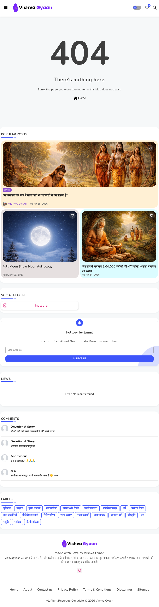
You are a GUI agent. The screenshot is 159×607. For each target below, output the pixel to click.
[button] (137, 8)
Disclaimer (124, 590)
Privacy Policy (68, 590)
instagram (43, 305)
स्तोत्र (17, 522)
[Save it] (150, 148)
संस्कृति (131, 515)
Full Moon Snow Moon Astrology (27, 266)
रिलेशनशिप (49, 515)
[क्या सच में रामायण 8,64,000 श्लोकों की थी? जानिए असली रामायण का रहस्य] (119, 236)
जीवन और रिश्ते (71, 508)
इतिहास (7, 508)
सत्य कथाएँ (82, 515)
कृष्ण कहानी (34, 508)
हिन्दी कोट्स (32, 522)
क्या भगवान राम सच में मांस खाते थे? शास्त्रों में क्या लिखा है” (35, 195)
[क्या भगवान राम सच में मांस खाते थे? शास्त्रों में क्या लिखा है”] (79, 164)
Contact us (45, 590)
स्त (142, 515)
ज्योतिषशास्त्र (110, 508)
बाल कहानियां (10, 515)
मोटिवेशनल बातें (30, 515)
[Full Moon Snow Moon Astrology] (40, 236)
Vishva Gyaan (104, 601)
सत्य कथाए (66, 515)
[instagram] (79, 570)
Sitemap (143, 590)
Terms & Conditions (97, 590)
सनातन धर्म (116, 515)
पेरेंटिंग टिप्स (137, 508)
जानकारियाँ (51, 508)
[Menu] (5, 8)
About (27, 590)
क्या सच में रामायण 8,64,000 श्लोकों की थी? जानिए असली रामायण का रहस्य (119, 268)
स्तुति (6, 522)
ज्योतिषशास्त (90, 508)
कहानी (20, 508)
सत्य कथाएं (99, 515)
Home (79, 98)
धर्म (124, 508)
